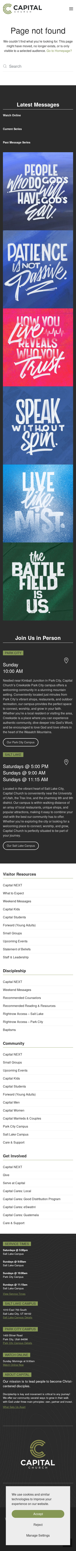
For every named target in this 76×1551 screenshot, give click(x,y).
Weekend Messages (17, 901)
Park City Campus (15, 1126)
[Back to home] (22, 9)
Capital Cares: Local (17, 1191)
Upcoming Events (15, 941)
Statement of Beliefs (17, 949)
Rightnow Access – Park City (23, 1021)
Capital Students (14, 917)
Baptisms (9, 1029)
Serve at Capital (14, 1183)
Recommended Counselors (22, 997)
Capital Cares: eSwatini (19, 1207)
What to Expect (13, 893)
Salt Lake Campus (15, 1134)
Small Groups (12, 933)
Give (6, 1175)
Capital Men (11, 1102)
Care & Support (13, 1142)
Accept (38, 1514)
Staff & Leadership (16, 957)
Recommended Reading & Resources (29, 1005)
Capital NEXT (12, 885)
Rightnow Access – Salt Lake (23, 1013)
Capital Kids (11, 909)
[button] (71, 9)
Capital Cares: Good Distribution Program (31, 1199)
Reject (38, 1524)
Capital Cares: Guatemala (21, 1215)
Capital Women (13, 1110)
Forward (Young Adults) (19, 925)
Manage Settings (38, 1535)
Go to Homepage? (59, 50)
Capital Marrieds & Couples (22, 1118)
